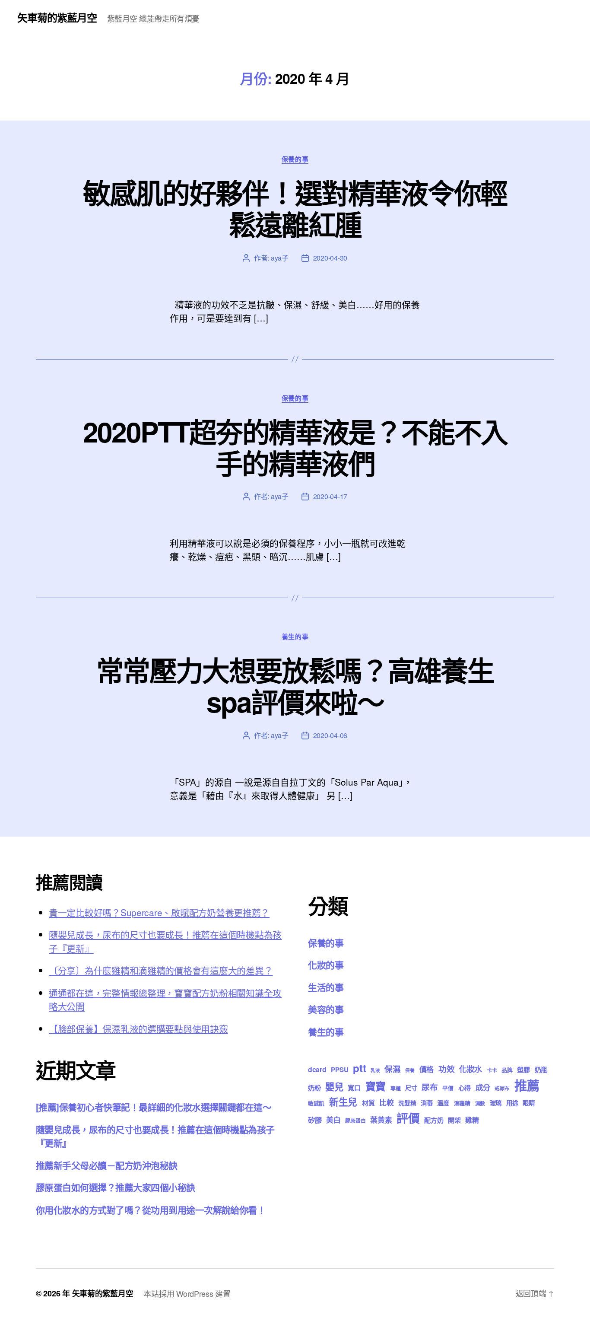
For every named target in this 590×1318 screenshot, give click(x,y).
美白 (333, 1119)
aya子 (280, 258)
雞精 (472, 1120)
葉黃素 (381, 1119)
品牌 (506, 1070)
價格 (426, 1069)
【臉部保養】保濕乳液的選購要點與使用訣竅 (138, 1028)
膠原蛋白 (355, 1120)
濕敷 (480, 1103)
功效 (446, 1069)
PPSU (339, 1069)
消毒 (426, 1102)
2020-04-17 (330, 496)
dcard (317, 1069)
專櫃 (395, 1088)
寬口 (354, 1087)
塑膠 (523, 1069)
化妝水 (470, 1069)
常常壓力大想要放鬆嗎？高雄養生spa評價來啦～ (295, 685)
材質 (368, 1103)
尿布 (430, 1087)
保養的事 (295, 159)
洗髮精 (407, 1103)
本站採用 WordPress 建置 (186, 1293)
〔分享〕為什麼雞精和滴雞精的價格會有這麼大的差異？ (161, 970)
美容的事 (326, 1009)
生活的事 (326, 987)
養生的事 (295, 637)
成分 (483, 1087)
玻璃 (495, 1102)
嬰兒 (334, 1086)
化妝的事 (326, 964)
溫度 (443, 1102)
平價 (447, 1088)
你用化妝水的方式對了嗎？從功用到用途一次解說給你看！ (151, 1209)
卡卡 (492, 1070)
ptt (359, 1068)
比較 (386, 1102)
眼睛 (528, 1102)
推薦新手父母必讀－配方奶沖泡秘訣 (107, 1165)
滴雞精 (462, 1103)
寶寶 (375, 1086)
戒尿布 (502, 1088)
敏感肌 (316, 1103)
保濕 (392, 1069)
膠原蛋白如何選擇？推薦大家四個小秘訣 (115, 1187)
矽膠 (314, 1120)
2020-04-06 (330, 735)
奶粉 (314, 1087)
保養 (409, 1070)
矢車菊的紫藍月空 (57, 17)
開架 (454, 1120)
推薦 (526, 1085)
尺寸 (411, 1087)
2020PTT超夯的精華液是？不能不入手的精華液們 (295, 447)
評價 (408, 1118)
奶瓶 (541, 1069)
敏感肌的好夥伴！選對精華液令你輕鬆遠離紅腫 (295, 208)
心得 (464, 1087)
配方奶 (433, 1120)
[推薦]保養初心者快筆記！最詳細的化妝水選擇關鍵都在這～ (153, 1106)
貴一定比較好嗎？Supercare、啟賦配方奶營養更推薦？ (159, 912)
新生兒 (343, 1101)
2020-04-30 (330, 258)
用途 (512, 1102)
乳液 (375, 1070)
